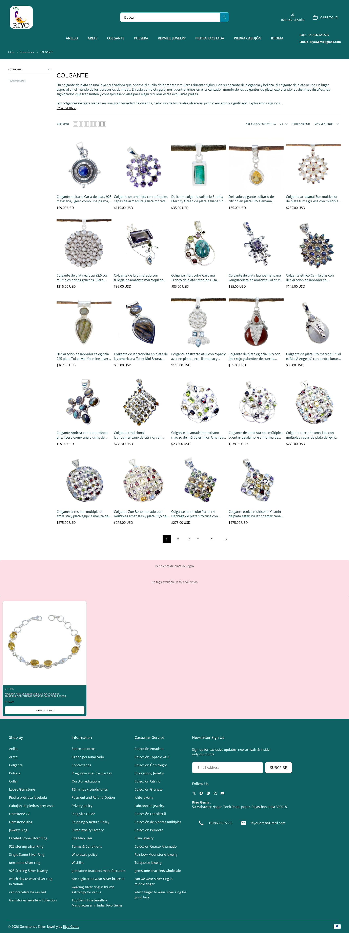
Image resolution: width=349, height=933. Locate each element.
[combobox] (174, 17)
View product (45, 710)
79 (211, 539)
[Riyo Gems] (21, 17)
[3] (86, 124)
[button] (326, 17)
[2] (81, 124)
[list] (75, 124)
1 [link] (166, 539)
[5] (102, 124)
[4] (93, 124)
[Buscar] (224, 17)
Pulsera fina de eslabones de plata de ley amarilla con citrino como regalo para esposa (35, 695)
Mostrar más (66, 107)
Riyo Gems (71, 926)
